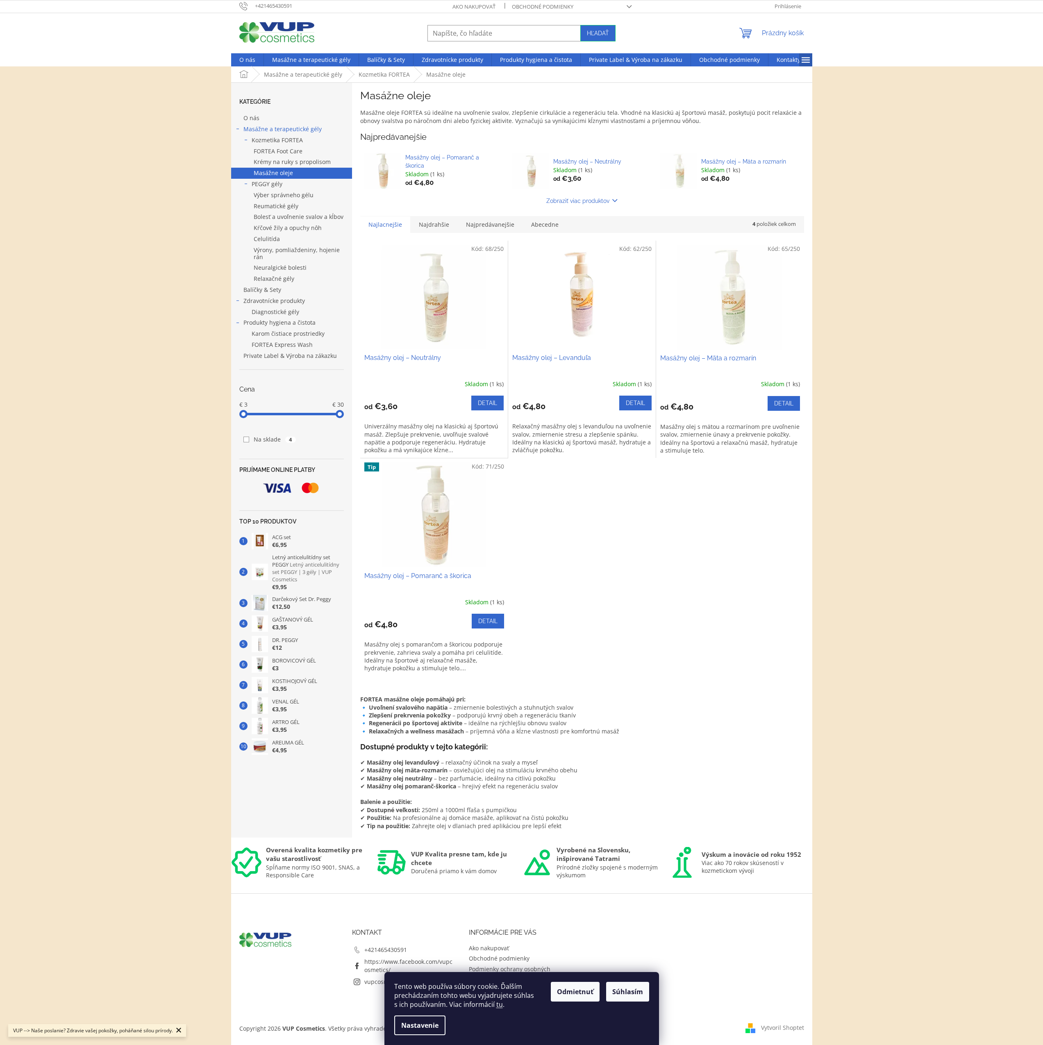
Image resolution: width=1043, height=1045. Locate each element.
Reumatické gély (276, 206)
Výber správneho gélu (284, 195)
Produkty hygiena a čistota (279, 322)
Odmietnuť (575, 991)
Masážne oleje (273, 173)
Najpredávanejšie (490, 224)
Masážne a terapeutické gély (282, 129)
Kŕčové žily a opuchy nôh (288, 228)
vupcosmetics (383, 982)
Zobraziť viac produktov (577, 201)
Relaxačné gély (274, 278)
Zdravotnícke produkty (274, 301)
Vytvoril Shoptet (782, 1027)
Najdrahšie (434, 224)
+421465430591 (385, 950)
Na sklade (273, 439)
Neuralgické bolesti (280, 267)
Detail (487, 403)
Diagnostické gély (275, 312)
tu (499, 1004)
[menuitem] (247, 59)
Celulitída (267, 239)
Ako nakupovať (473, 6)
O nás (251, 118)
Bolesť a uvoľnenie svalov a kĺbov (298, 217)
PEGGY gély (267, 184)
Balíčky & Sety (262, 290)
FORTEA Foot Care (278, 151)
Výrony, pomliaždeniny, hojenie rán (297, 253)
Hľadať (598, 33)
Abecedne (545, 224)
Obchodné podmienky (542, 6)
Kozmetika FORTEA (277, 140)
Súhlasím (627, 991)
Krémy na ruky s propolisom (292, 162)
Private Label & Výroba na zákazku (290, 356)
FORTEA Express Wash (282, 344)
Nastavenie (420, 1025)
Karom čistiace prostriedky (288, 333)
